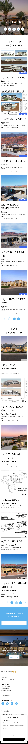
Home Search (14, 623)
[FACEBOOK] (9, 29)
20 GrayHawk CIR (13, 77)
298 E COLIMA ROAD (14, 161)
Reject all (14, 731)
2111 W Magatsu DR (13, 119)
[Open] (14, 61)
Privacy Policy (19, 714)
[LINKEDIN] (14, 29)
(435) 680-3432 (5, 688)
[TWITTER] (18, 29)
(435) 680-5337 (5, 692)
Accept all (14, 739)
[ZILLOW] (22, 29)
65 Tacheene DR (11, 541)
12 (20, 603)
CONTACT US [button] (14, 657)
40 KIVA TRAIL (10, 499)
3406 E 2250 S (9, 365)
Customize (14, 735)
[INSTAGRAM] (5, 29)
